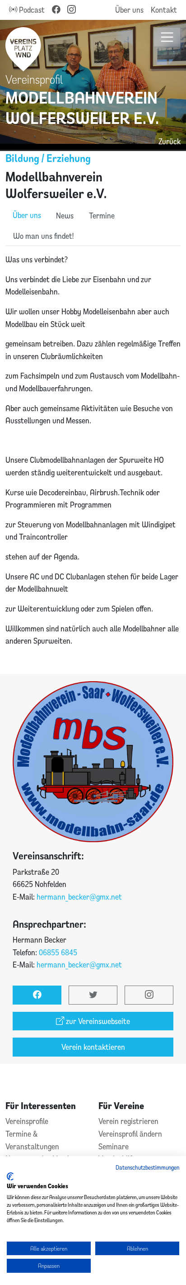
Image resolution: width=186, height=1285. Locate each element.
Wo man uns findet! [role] (43, 236)
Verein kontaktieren (93, 1047)
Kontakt (164, 10)
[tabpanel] (93, 460)
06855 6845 (58, 952)
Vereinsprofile (26, 1121)
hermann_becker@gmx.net (79, 896)
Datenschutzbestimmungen (147, 1167)
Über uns (129, 10)
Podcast (31, 10)
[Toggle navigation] (167, 37)
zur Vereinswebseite (97, 1021)
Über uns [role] (27, 215)
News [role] (65, 215)
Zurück (169, 141)
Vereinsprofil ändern (130, 1134)
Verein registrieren (128, 1121)
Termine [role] (102, 215)
